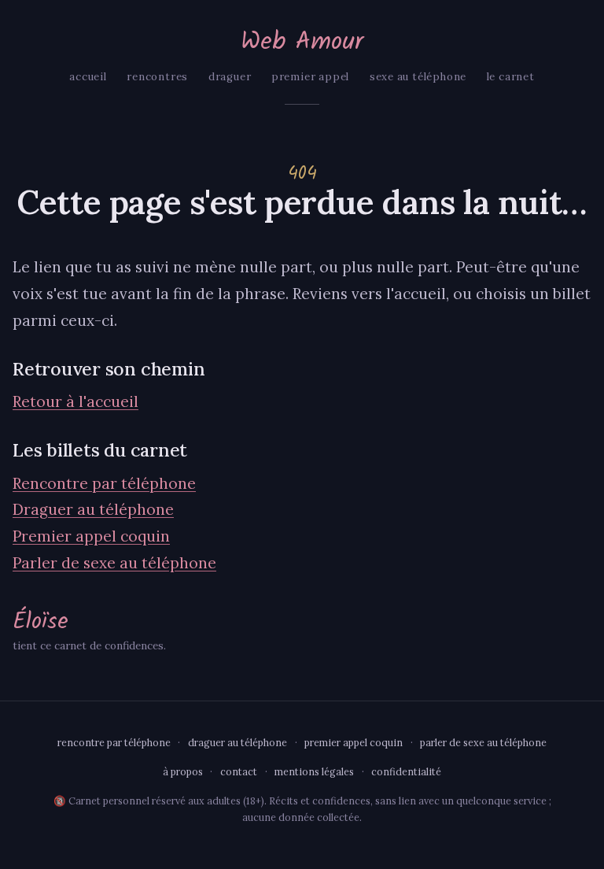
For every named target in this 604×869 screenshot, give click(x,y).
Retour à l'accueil (75, 401)
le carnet (511, 76)
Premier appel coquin (91, 536)
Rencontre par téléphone (104, 483)
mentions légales (314, 771)
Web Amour (302, 42)
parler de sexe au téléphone (483, 742)
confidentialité (406, 771)
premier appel (310, 76)
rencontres (157, 76)
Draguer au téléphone (93, 509)
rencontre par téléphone (114, 742)
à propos (183, 771)
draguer (230, 76)
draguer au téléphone (237, 742)
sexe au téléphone (418, 76)
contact (238, 771)
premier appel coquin (353, 742)
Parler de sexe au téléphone (114, 562)
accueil (88, 76)
